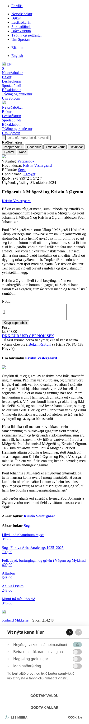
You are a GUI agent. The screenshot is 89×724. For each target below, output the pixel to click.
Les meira (19, 717)
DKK (6, 336)
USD (24, 336)
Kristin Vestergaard (37, 165)
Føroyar (29, 174)
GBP (33, 336)
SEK (50, 336)
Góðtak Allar (44, 707)
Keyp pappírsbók (15, 323)
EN (79, 632)
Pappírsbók (26, 161)
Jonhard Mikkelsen (16, 620)
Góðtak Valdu (44, 695)
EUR (15, 336)
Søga (22, 170)
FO (69, 632)
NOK (42, 336)
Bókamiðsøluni (39, 344)
